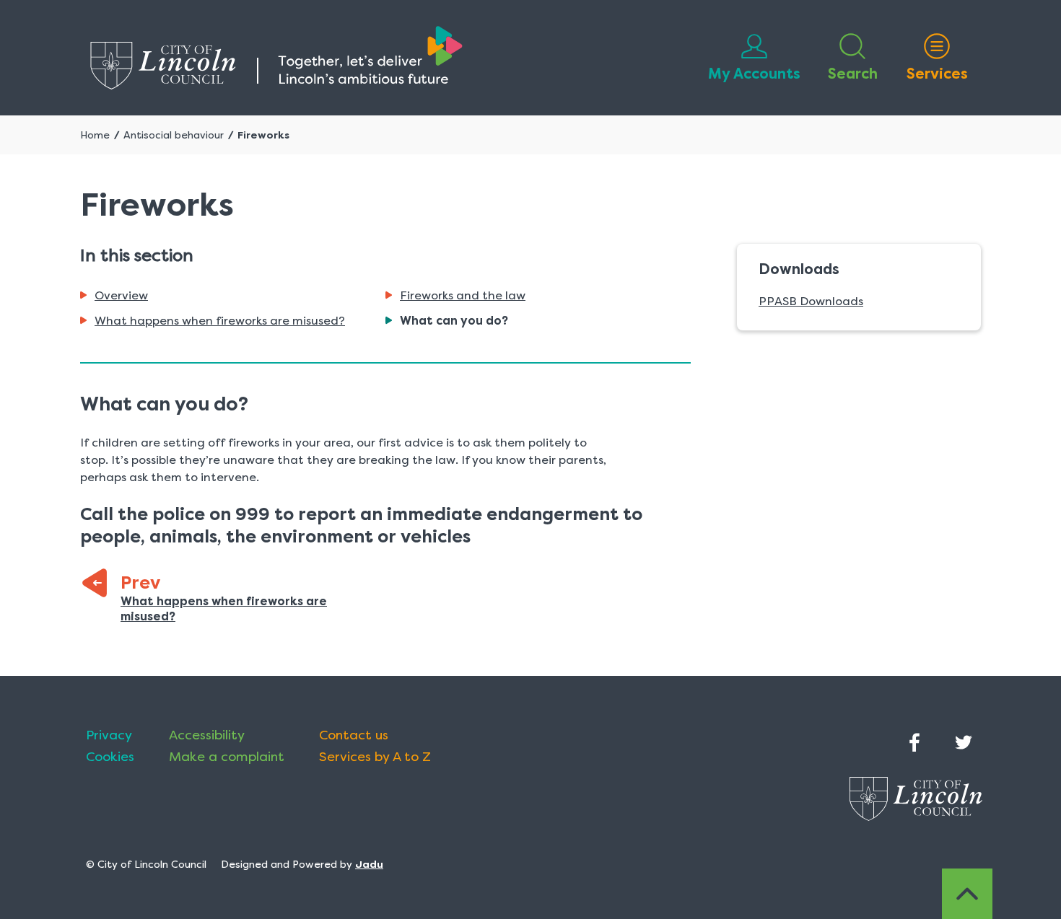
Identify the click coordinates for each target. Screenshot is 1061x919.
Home (95, 135)
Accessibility (207, 735)
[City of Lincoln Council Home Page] (276, 58)
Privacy (109, 735)
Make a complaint (226, 756)
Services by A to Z (375, 756)
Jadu (369, 864)
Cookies (110, 756)
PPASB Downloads (811, 301)
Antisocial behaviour (173, 135)
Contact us (353, 735)
